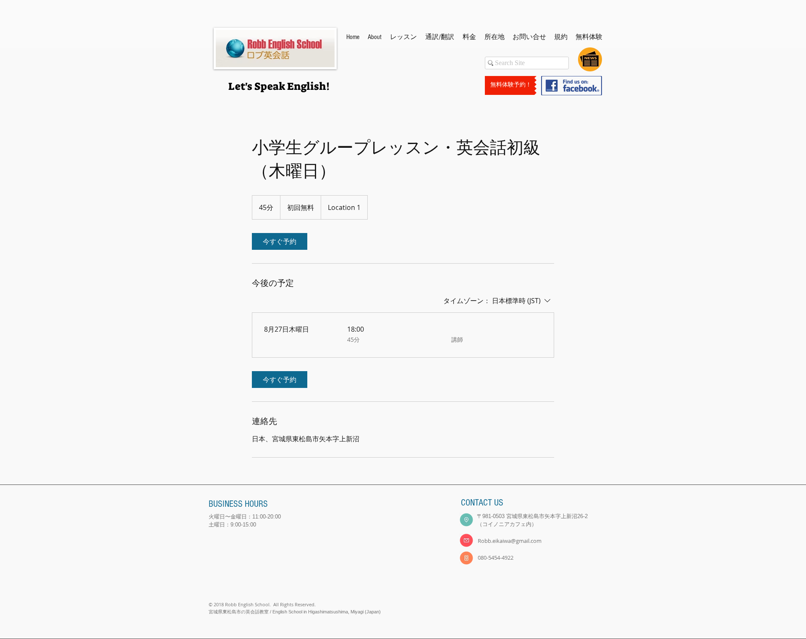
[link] (279, 241)
